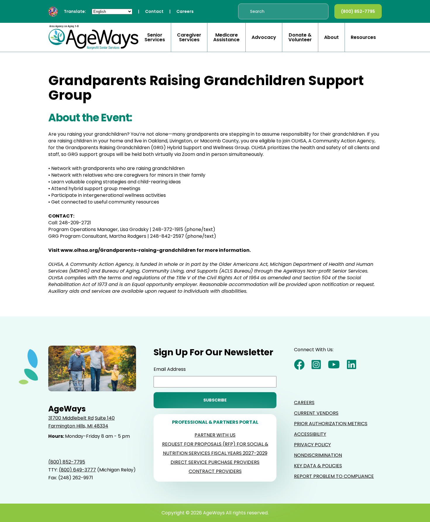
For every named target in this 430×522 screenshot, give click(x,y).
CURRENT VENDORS (316, 413)
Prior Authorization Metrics (330, 423)
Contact (154, 11)
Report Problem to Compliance (334, 476)
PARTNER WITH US (215, 435)
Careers (185, 11)
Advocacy (264, 37)
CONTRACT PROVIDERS (215, 471)
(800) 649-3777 (77, 469)
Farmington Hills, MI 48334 (78, 426)
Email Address (170, 369)
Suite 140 (105, 418)
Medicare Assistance (226, 37)
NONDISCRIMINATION (318, 455)
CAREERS (304, 402)
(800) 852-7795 (358, 11)
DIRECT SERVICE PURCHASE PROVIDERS (215, 462)
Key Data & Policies (318, 465)
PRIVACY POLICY (312, 444)
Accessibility (310, 434)
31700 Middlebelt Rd (71, 418)
